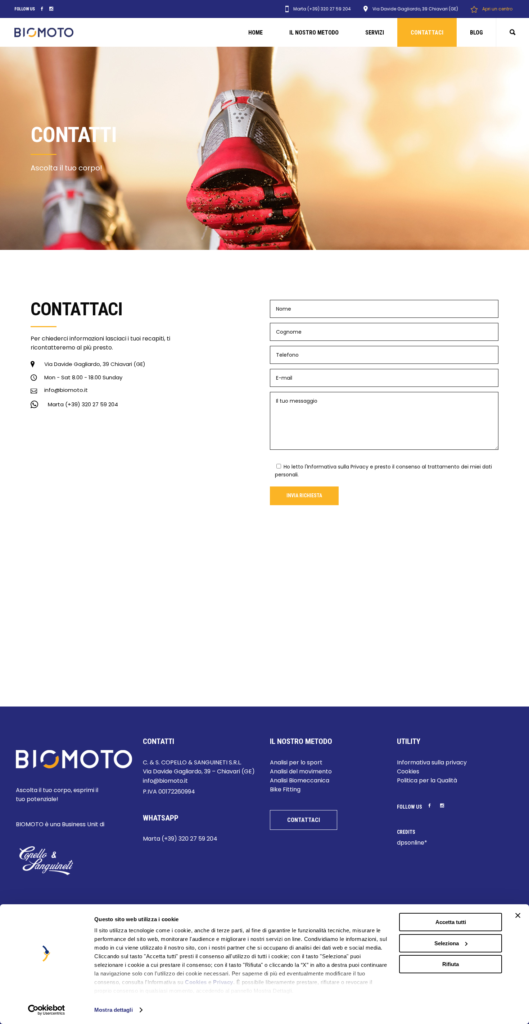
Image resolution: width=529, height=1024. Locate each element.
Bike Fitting (285, 789)
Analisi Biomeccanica (299, 780)
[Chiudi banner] (517, 915)
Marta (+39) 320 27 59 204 (180, 839)
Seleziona (446, 943)
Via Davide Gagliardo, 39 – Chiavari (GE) (199, 771)
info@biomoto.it (165, 781)
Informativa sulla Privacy (338, 466)
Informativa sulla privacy (432, 762)
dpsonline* (412, 842)
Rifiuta (450, 964)
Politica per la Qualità (427, 780)
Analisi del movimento (301, 771)
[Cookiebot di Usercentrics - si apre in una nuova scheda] (46, 1010)
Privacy (223, 982)
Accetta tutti (450, 922)
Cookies (196, 982)
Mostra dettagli (113, 1010)
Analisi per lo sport (296, 762)
